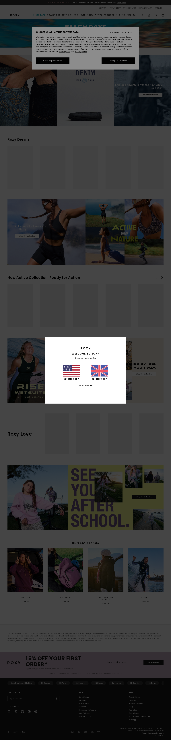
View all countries (85, 385)
